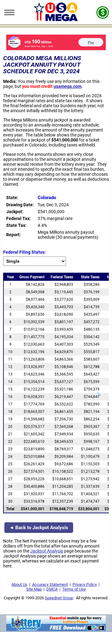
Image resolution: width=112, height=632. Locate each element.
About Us (19, 584)
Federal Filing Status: (24, 252)
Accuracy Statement (50, 584)
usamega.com (68, 86)
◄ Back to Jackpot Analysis (38, 527)
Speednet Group (59, 598)
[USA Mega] (56, 19)
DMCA (52, 589)
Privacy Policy (84, 584)
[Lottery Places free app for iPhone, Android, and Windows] (56, 629)
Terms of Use (74, 589)
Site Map (34, 589)
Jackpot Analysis (46, 550)
